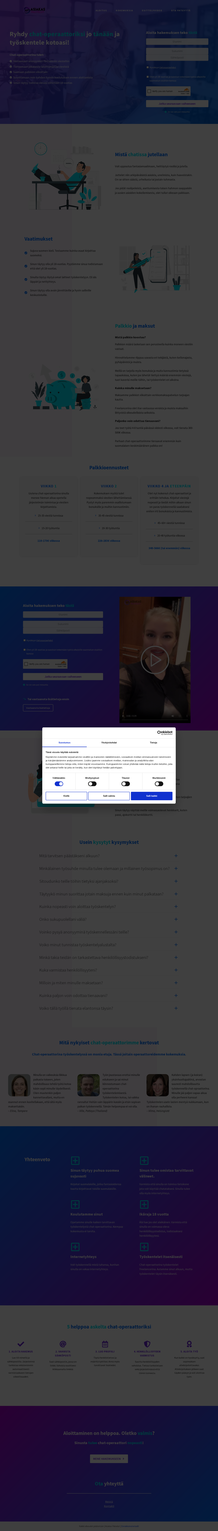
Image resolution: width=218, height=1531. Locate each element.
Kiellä (66, 796)
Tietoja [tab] (153, 742)
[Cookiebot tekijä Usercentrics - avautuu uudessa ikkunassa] (159, 733)
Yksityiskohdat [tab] (109, 742)
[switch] (92, 783)
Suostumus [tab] (65, 742)
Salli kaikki (151, 796)
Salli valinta (109, 796)
